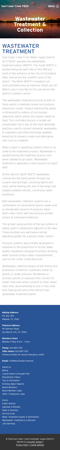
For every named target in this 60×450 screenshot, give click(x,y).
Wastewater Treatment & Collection (19, 420)
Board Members (9, 387)
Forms (5, 400)
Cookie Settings (37, 445)
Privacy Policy (22, 445)
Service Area (8, 413)
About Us (6, 367)
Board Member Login (12, 390)
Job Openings (8, 423)
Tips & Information (11, 380)
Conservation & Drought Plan (16, 373)
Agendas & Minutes (11, 407)
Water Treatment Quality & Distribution (20, 417)
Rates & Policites (10, 410)
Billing (5, 370)
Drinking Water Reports (13, 384)
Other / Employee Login (13, 394)
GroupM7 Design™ (35, 442)
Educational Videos (11, 377)
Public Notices (9, 403)
